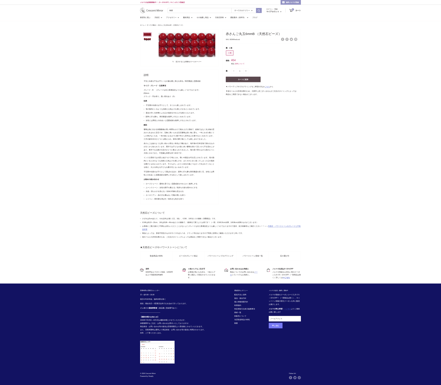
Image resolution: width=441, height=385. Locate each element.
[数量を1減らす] (233, 70)
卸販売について (240, 316)
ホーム (142, 25)
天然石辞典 (219, 17)
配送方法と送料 (240, 295)
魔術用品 (186, 17)
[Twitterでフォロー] (295, 377)
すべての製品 (151, 25)
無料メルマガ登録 (292, 2)
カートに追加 (243, 79)
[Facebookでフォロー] (290, 377)
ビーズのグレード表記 (188, 256)
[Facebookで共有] (282, 39)
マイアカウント (273, 12)
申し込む (275, 326)
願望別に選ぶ (145, 17)
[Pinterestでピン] (287, 39)
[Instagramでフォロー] (299, 377)
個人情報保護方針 (241, 302)
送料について (240, 64)
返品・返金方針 (240, 298)
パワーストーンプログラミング (220, 256)
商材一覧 (237, 312)
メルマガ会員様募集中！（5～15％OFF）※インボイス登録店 (162, 2)
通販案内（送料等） (238, 17)
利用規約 (237, 305)
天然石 (157, 17)
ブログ (254, 17)
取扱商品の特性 (156, 256)
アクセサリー (171, 17)
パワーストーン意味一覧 (253, 256)
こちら (267, 87)
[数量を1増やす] (245, 70)
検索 (236, 323)
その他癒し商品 (202, 17)
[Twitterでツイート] (291, 39)
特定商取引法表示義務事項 (244, 309)
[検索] (259, 10)
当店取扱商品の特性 (242, 320)
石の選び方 (284, 256)
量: (227, 71)
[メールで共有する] (295, 39)
